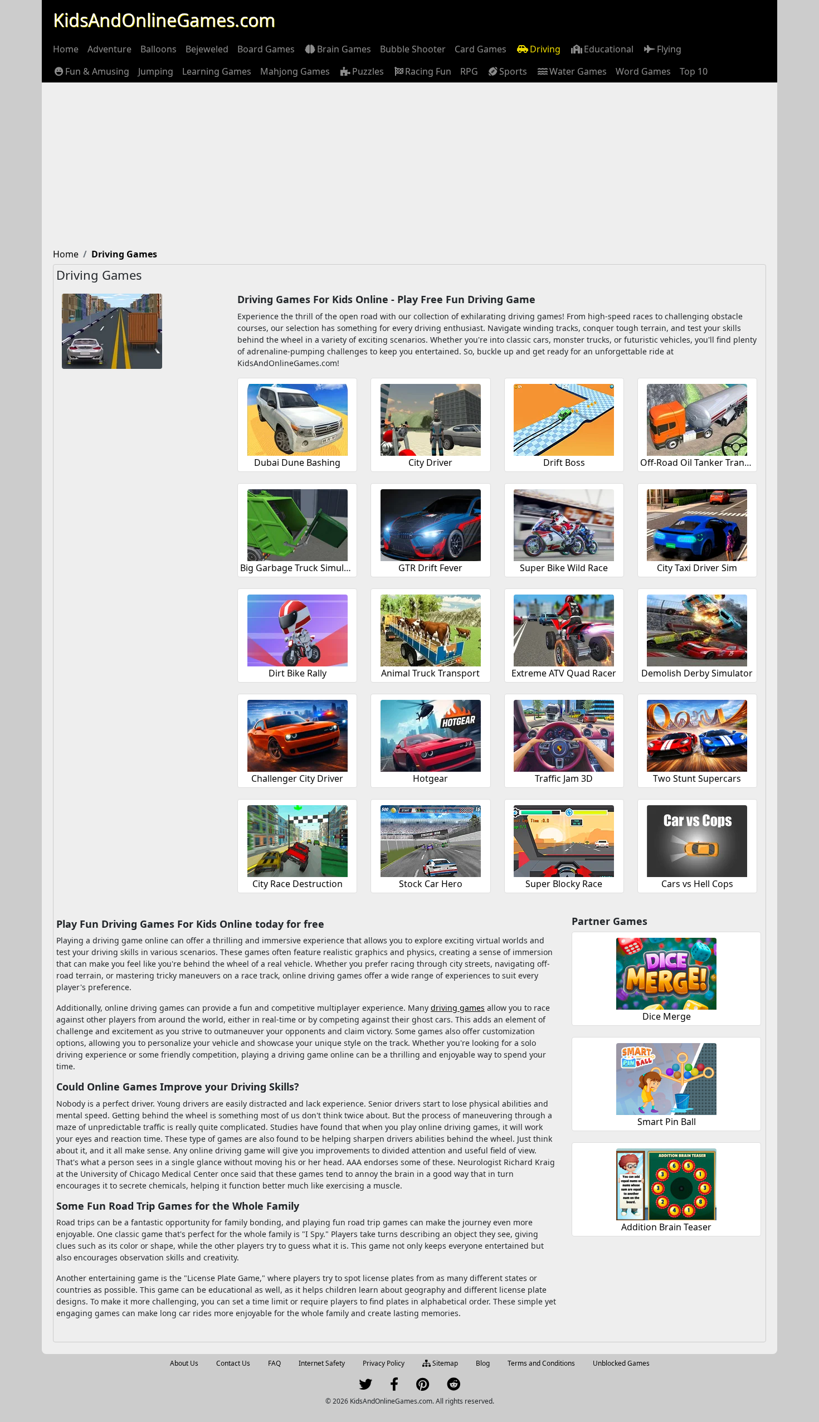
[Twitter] (365, 1386)
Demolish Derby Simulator (697, 673)
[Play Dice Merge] (666, 972)
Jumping (155, 71)
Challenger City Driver (297, 778)
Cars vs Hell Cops (697, 884)
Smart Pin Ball (666, 1122)
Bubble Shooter (413, 49)
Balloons (158, 49)
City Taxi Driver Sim (697, 568)
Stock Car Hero (430, 884)
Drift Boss (564, 462)
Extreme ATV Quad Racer (563, 673)
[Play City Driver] (431, 418)
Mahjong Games (295, 71)
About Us (184, 1363)
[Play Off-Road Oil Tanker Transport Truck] (697, 418)
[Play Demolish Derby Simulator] (697, 628)
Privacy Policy (383, 1363)
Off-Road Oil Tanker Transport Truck (716, 462)
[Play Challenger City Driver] (297, 734)
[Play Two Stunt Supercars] (697, 734)
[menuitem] (65, 49)
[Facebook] (394, 1386)
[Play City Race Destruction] (297, 839)
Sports (513, 71)
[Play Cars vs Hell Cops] (697, 839)
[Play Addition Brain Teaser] (666, 1182)
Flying (669, 49)
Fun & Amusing (97, 71)
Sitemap (444, 1363)
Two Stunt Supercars (697, 778)
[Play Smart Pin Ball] (666, 1077)
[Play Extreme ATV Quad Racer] (564, 628)
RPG (469, 71)
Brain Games (344, 49)
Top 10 (694, 71)
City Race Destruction (297, 884)
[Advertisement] (409, 166)
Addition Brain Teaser (666, 1227)
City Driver (430, 462)
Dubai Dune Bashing (297, 462)
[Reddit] (453, 1386)
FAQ (274, 1363)
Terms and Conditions (541, 1363)
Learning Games (216, 71)
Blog (483, 1363)
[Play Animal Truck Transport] (431, 628)
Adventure (109, 49)
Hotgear (430, 778)
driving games (458, 1007)
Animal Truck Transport (430, 673)
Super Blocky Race (563, 884)
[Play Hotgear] (431, 734)
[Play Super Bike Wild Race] (564, 523)
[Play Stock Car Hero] (431, 839)
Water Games (578, 71)
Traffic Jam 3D (564, 778)
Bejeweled (207, 49)
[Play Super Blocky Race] (564, 839)
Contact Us (233, 1363)
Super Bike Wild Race (564, 568)
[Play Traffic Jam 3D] (564, 734)
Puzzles (368, 71)
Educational (608, 49)
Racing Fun (428, 71)
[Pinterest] (422, 1386)
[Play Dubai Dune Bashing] (297, 418)
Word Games (643, 71)
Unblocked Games (621, 1363)
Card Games (480, 49)
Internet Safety (322, 1363)
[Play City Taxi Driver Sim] (697, 523)
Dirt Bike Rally (297, 673)
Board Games (266, 49)
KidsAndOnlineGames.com (164, 20)
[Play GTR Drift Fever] (431, 523)
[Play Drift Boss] (564, 418)
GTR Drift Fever (430, 568)
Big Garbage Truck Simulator (301, 568)
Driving (545, 49)
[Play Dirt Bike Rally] (297, 628)
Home (66, 49)
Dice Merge (666, 1016)
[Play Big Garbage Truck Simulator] (297, 523)
